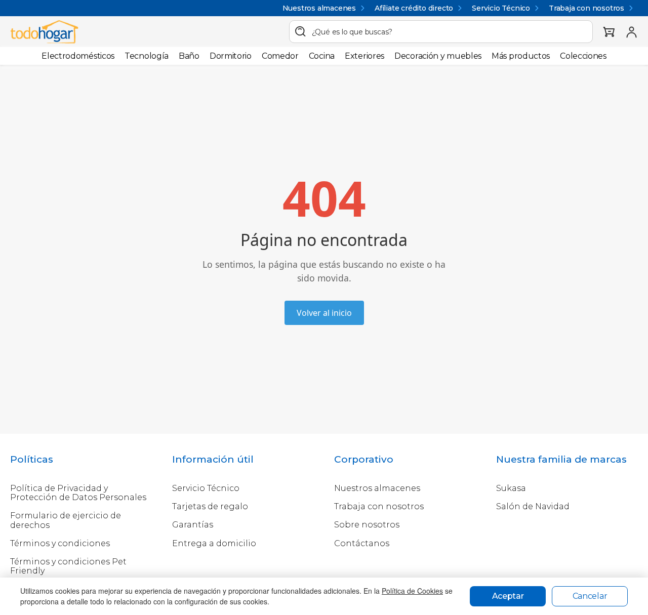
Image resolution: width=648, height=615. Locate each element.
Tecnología (147, 56)
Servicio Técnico (501, 8)
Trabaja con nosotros (586, 8)
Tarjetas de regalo (210, 506)
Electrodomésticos (78, 56)
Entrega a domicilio (214, 543)
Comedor (280, 56)
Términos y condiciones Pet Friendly (68, 566)
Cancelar (590, 596)
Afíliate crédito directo (414, 8)
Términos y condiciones (60, 543)
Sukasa (511, 488)
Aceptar (508, 596)
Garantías (192, 524)
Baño (189, 56)
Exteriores (364, 56)
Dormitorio (231, 56)
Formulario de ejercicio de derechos (65, 520)
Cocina (322, 56)
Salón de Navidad (533, 506)
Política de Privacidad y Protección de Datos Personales (78, 492)
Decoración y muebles (437, 56)
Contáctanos (361, 543)
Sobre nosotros (366, 524)
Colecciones (583, 56)
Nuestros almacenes (319, 8)
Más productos (521, 56)
